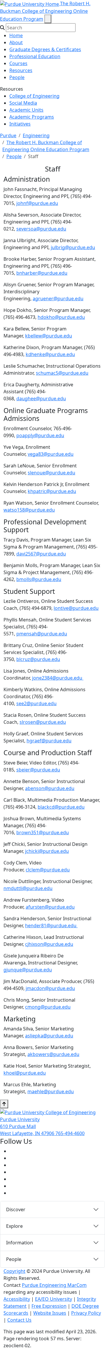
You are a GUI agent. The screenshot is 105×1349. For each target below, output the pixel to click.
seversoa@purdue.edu (41, 229)
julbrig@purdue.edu (73, 247)
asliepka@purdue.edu (49, 1035)
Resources (20, 70)
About (16, 42)
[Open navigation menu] (47, 19)
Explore (14, 1226)
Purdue (8, 135)
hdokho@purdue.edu (61, 317)
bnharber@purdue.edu (41, 273)
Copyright (14, 1271)
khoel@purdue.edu (25, 1073)
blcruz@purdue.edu (38, 659)
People (16, 77)
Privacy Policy (86, 1313)
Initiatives (20, 124)
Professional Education (34, 56)
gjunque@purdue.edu (28, 969)
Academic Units (26, 110)
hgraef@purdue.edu (49, 740)
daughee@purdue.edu (41, 398)
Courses (18, 63)
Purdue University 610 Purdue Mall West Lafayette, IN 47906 (27, 1126)
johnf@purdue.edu (37, 203)
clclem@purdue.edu (48, 869)
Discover (15, 1209)
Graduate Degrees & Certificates (45, 49)
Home (16, 35)
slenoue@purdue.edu (51, 472)
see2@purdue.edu (36, 703)
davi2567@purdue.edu (41, 554)
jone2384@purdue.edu (57, 678)
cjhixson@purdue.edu (49, 944)
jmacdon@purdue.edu (50, 988)
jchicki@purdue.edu (47, 851)
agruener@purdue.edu (58, 298)
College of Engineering (34, 96)
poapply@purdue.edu (40, 435)
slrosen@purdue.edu (43, 722)
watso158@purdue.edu (29, 510)
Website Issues (49, 1313)
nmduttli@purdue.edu (28, 888)
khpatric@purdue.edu (52, 491)
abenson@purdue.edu (49, 788)
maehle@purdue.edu (50, 1091)
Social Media (23, 103)
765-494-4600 (70, 1133)
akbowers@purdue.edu (53, 1054)
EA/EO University (53, 1299)
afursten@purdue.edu (50, 907)
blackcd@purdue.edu (61, 807)
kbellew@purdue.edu (48, 336)
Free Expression (49, 1306)
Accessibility (17, 1299)
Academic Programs (31, 117)
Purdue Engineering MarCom (54, 1285)
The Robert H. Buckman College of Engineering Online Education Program (45, 11)
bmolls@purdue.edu (38, 579)
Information (19, 1242)
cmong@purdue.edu (48, 1007)
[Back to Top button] (4, 1104)
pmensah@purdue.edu (41, 633)
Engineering (36, 135)
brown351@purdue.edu (42, 832)
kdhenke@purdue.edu (50, 354)
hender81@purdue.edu (51, 925)
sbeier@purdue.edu (38, 769)
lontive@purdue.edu (76, 608)
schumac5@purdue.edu (62, 373)
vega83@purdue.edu (51, 454)
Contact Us (19, 1320)
